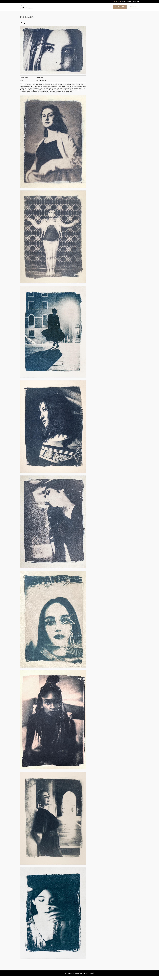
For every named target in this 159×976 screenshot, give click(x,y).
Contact (129, 1)
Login (137, 1)
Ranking (133, 7)
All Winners (119, 7)
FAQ (134, 1)
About (124, 1)
